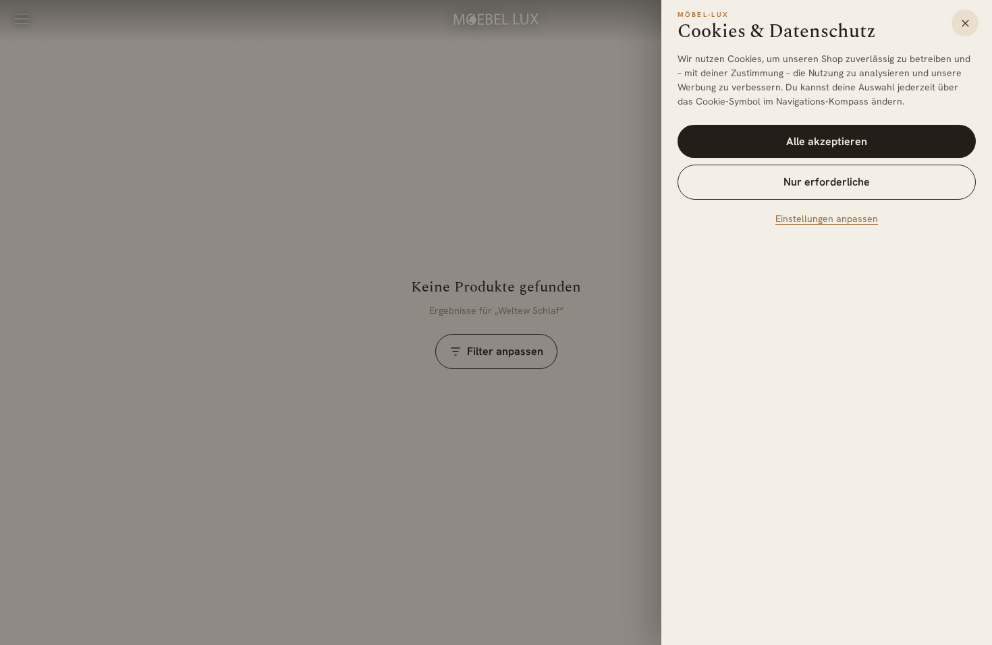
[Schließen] (965, 22)
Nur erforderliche (826, 182)
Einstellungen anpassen (826, 219)
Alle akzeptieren (826, 141)
